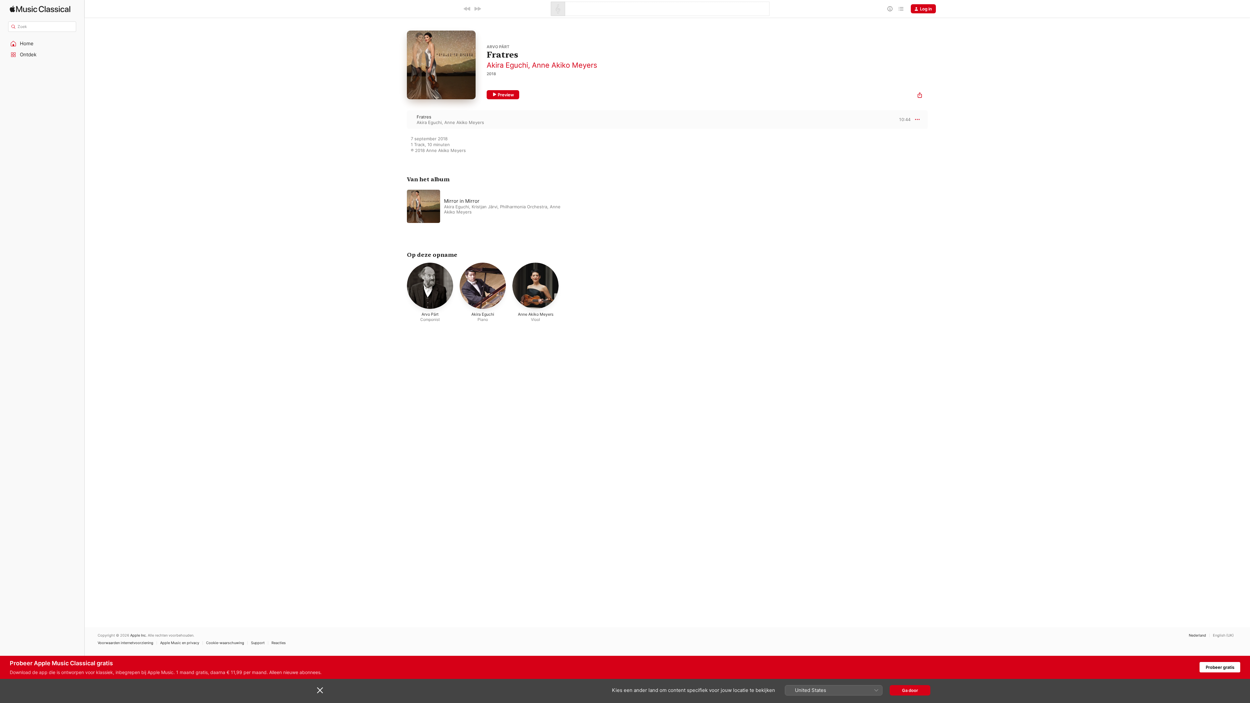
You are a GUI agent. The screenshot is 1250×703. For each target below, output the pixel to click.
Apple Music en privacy (179, 643)
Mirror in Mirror (461, 201)
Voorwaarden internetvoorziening (125, 643)
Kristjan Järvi (484, 206)
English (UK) (1223, 635)
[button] (42, 43)
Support (258, 643)
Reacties (278, 643)
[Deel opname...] (920, 96)
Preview (506, 94)
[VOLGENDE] (477, 9)
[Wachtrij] (901, 8)
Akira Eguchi (507, 65)
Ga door (910, 690)
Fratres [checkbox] (424, 116)
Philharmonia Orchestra (523, 206)
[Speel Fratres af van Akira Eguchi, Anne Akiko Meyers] (400, 119)
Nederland (1197, 635)
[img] (40, 9)
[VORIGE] (467, 9)
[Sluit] (320, 690)
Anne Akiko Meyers (564, 65)
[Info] (890, 8)
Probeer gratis (1220, 667)
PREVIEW (903, 119)
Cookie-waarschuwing (225, 643)
